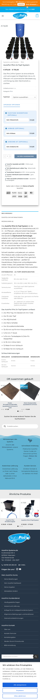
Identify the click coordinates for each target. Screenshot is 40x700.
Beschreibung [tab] (7, 213)
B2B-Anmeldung (10, 645)
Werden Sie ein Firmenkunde (14, 641)
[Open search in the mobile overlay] (20, 426)
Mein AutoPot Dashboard (12, 583)
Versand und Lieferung (11, 606)
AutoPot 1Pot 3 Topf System (30, 520)
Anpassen (20, 690)
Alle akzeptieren (20, 685)
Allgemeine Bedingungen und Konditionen (19, 614)
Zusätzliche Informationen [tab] (12, 217)
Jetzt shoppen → (32, 4)
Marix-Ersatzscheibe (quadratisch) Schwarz (30, 403)
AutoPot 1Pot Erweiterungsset (10, 520)
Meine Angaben (9, 587)
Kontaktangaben (10, 637)
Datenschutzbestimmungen (13, 618)
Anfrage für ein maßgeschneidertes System (18, 610)
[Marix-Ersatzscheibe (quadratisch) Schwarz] (30, 391)
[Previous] (3, 41)
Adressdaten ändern (11, 591)
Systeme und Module (11, 62)
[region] (20, 681)
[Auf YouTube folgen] (20, 569)
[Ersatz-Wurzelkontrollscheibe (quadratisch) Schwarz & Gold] (10, 391)
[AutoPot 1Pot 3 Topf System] (30, 508)
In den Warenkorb (25, 156)
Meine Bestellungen (11, 579)
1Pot (22, 62)
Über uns (7, 629)
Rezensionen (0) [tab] (7, 221)
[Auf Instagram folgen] (17, 569)
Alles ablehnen (20, 696)
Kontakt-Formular (10, 633)
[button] (3, 15)
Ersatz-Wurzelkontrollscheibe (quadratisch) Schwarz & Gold (10, 405)
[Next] (36, 41)
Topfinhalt (6, 97)
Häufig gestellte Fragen (12, 602)
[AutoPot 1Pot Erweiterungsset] (10, 508)
